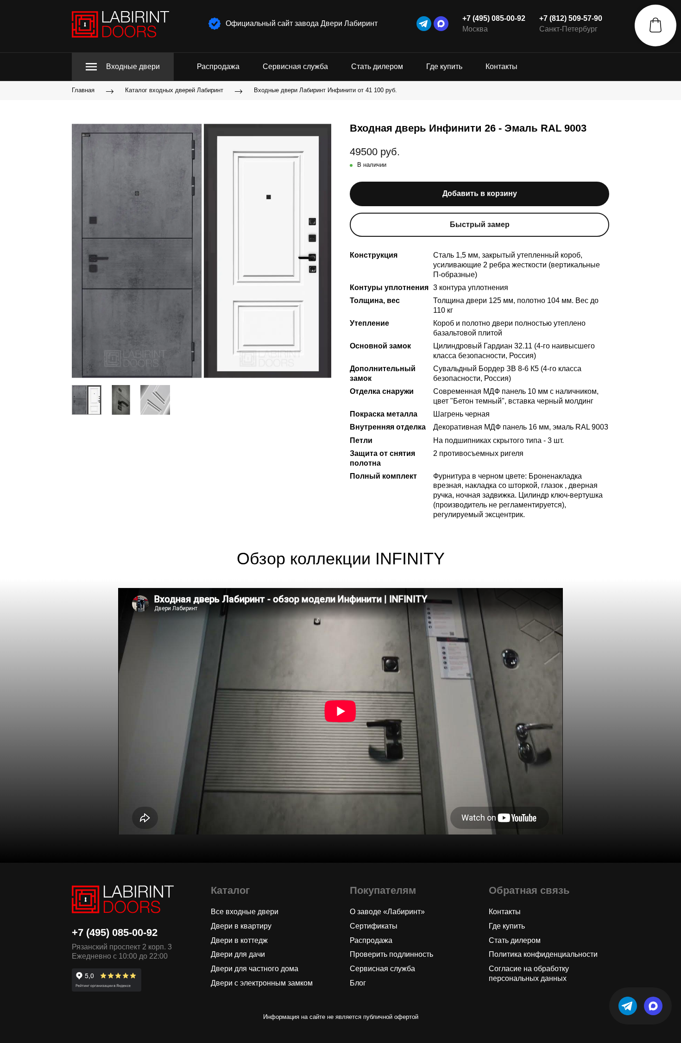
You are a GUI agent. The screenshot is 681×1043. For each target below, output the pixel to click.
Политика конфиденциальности (543, 954)
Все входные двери (244, 912)
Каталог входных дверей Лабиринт (174, 90)
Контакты (501, 66)
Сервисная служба (295, 66)
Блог (358, 983)
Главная (83, 90)
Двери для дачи (238, 954)
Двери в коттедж (239, 940)
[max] (441, 23)
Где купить (444, 66)
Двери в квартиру (241, 926)
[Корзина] (655, 25)
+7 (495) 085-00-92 (493, 18)
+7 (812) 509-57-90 (570, 18)
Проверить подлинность (391, 954)
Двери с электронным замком (262, 983)
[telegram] (423, 23)
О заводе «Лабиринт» (387, 912)
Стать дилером (377, 66)
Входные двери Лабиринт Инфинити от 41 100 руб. (325, 90)
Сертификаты (373, 926)
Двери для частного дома (254, 969)
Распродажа (218, 66)
